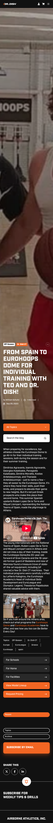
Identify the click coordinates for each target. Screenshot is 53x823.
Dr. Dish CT (21, 344)
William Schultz (12, 400)
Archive (8, 736)
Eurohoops (8, 649)
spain (20, 649)
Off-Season (9, 344)
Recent (8, 714)
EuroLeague (20, 645)
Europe (6, 645)
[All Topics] (48, 344)
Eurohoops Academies (27, 626)
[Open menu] (48, 4)
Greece (35, 645)
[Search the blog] (45, 438)
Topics (8, 730)
